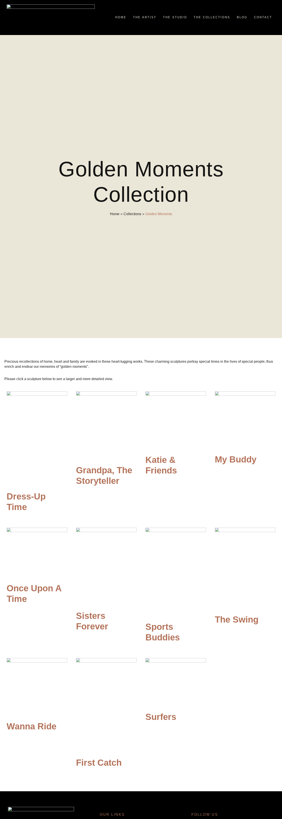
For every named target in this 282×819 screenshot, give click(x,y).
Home (120, 17)
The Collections (212, 17)
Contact (263, 17)
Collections (132, 214)
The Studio (175, 17)
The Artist (144, 17)
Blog (242, 17)
